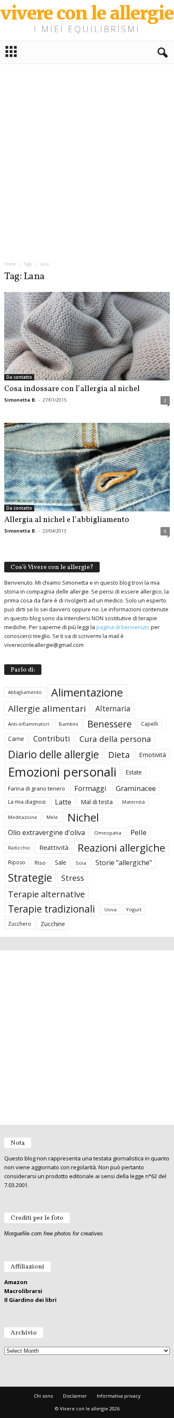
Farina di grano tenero (36, 788)
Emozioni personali (62, 771)
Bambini (68, 724)
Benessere (109, 724)
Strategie (30, 877)
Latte (63, 802)
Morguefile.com (23, 1233)
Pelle (138, 832)
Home (10, 264)
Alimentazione (87, 692)
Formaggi (90, 788)
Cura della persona (115, 738)
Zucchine (53, 923)
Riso (40, 862)
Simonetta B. (20, 400)
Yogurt (133, 909)
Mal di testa (97, 802)
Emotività (152, 754)
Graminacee (136, 788)
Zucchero (19, 923)
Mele (52, 817)
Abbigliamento (25, 692)
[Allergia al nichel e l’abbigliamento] (87, 467)
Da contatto (19, 377)
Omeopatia (107, 833)
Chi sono (43, 1396)
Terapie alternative (46, 894)
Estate (134, 772)
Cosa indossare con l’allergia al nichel (72, 388)
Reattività (53, 847)
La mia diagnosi (27, 801)
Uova (110, 909)
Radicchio (19, 848)
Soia (81, 863)
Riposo (16, 862)
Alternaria (112, 708)
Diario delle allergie (53, 754)
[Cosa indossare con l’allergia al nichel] (87, 336)
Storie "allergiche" (123, 862)
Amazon (15, 1282)
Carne (16, 739)
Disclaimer (75, 1396)
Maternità (133, 802)
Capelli (149, 723)
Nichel (83, 817)
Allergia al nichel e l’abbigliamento (66, 519)
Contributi (51, 738)
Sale (60, 862)
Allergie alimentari (47, 708)
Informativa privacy (119, 1396)
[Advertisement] (87, 159)
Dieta (119, 754)
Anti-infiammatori (28, 724)
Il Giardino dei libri (30, 1300)
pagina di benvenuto (123, 627)
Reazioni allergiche (121, 848)
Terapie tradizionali (51, 909)
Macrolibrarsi (23, 1291)
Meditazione (22, 817)
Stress (72, 877)
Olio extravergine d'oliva (46, 832)
